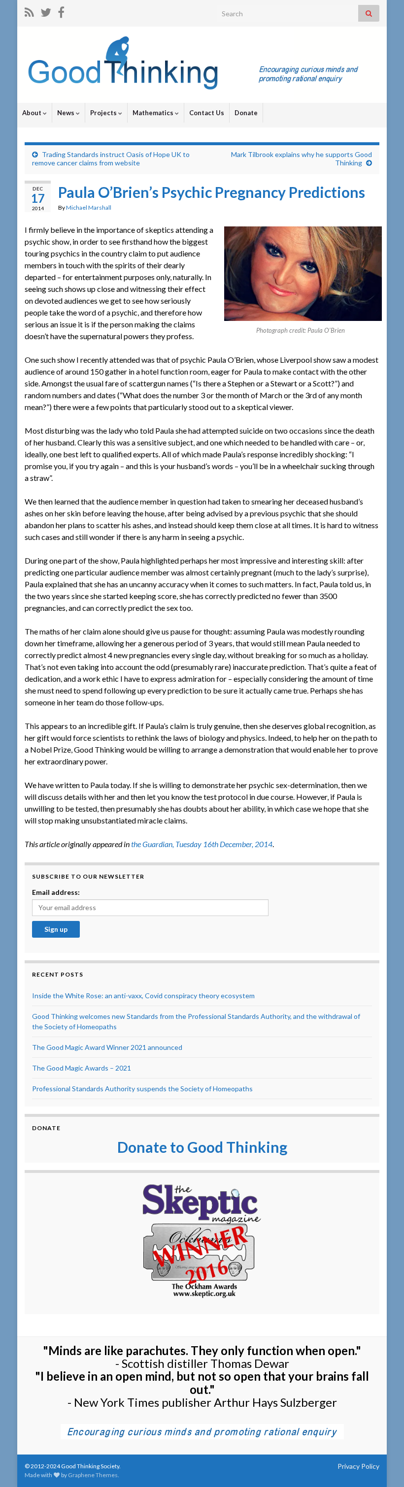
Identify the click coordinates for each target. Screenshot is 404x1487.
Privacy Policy (358, 1466)
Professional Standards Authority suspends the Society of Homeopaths (142, 1088)
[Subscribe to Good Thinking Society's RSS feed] (29, 10)
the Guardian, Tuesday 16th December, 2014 (201, 844)
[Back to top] (382, 1465)
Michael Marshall (88, 207)
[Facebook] (61, 10)
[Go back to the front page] (202, 65)
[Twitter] (45, 10)
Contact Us (206, 113)
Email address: (56, 892)
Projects (104, 113)
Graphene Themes (93, 1475)
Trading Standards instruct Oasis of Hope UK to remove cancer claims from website (111, 158)
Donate (246, 113)
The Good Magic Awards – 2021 (81, 1068)
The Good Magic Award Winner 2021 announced (107, 1047)
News (66, 113)
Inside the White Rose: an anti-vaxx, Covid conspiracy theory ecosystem (143, 995)
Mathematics (154, 113)
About (32, 113)
